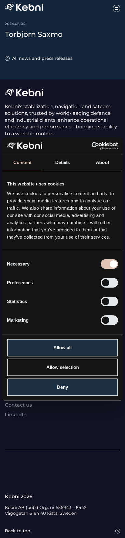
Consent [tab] (22, 162)
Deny (62, 387)
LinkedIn (16, 414)
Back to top (17, 531)
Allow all (62, 347)
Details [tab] (62, 162)
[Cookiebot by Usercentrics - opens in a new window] (91, 146)
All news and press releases (42, 58)
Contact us (18, 405)
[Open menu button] (116, 8)
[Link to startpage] (24, 8)
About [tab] (102, 162)
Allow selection (62, 367)
